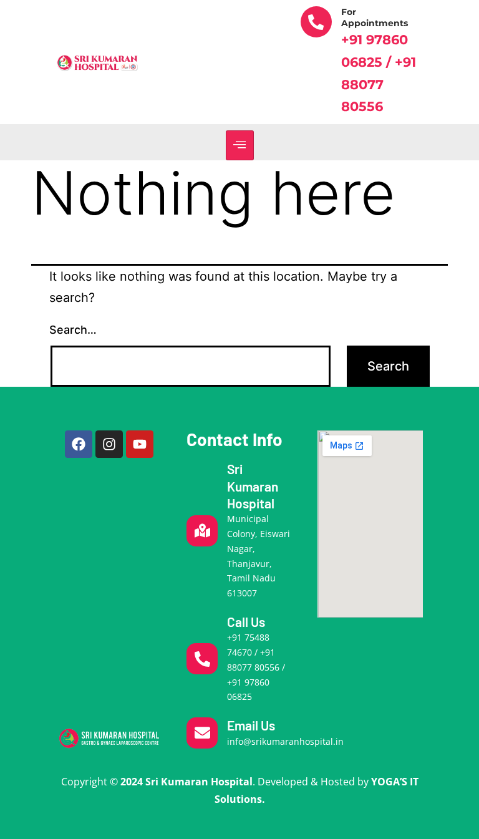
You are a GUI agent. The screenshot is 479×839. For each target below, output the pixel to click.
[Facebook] (78, 444)
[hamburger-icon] (240, 145)
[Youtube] (139, 444)
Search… (73, 329)
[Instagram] (109, 444)
